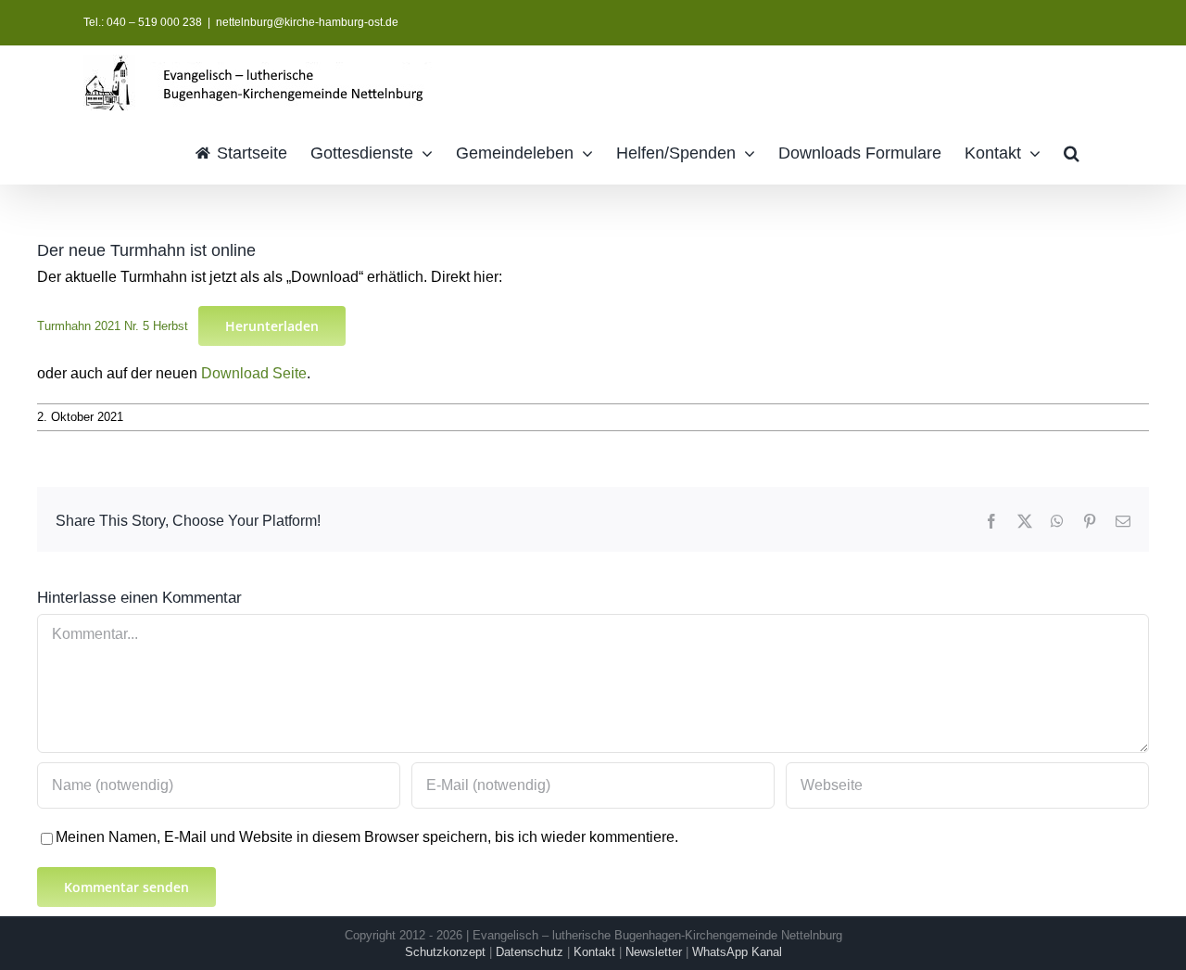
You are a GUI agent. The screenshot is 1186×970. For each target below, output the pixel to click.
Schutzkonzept (445, 952)
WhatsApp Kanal (737, 952)
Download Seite (254, 373)
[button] (1071, 152)
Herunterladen (272, 326)
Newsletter (653, 952)
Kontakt (594, 952)
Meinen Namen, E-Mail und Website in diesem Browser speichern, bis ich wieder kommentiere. (367, 837)
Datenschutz (529, 952)
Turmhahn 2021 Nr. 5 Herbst (112, 326)
